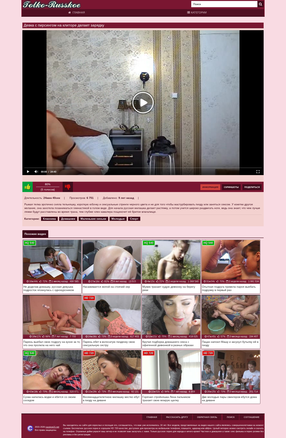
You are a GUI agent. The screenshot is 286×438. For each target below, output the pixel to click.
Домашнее (68, 218)
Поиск (231, 417)
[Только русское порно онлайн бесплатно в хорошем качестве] (51, 4)
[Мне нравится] (27, 187)
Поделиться (252, 187)
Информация (210, 187)
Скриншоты (231, 187)
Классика (49, 218)
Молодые (118, 218)
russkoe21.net (52, 427)
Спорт (134, 218)
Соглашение (251, 417)
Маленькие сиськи (93, 218)
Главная (78, 12)
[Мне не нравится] (68, 187)
